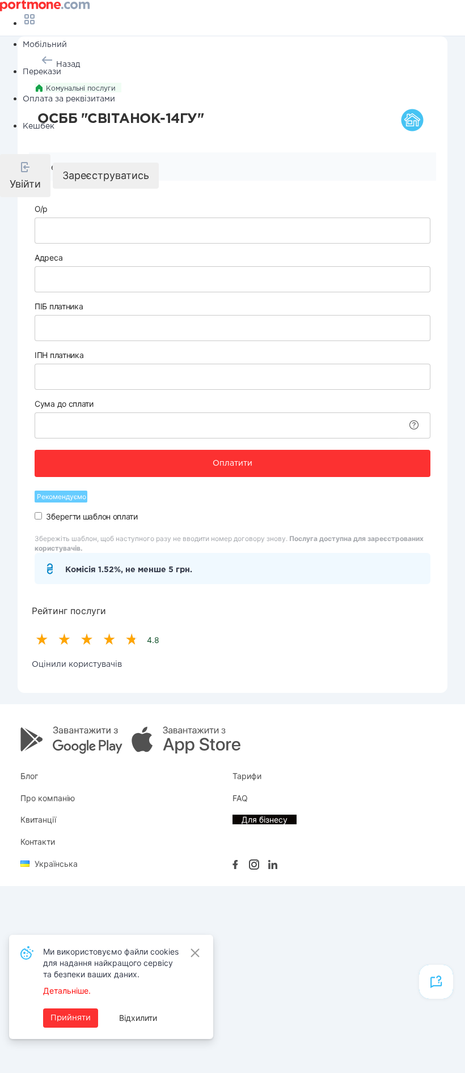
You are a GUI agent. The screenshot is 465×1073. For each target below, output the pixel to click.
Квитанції (38, 819)
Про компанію (47, 798)
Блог (29, 776)
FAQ (240, 798)
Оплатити (232, 463)
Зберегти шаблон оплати (91, 516)
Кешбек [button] (38, 126)
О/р (41, 209)
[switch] (38, 516)
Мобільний (45, 44)
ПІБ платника (59, 306)
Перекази (42, 72)
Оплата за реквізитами (69, 99)
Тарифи (246, 776)
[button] (25, 175)
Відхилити (138, 1018)
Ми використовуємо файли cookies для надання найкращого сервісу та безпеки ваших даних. (111, 963)
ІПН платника (59, 355)
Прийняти (70, 1018)
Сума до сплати (64, 403)
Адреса (48, 257)
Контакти (37, 841)
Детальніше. (67, 990)
